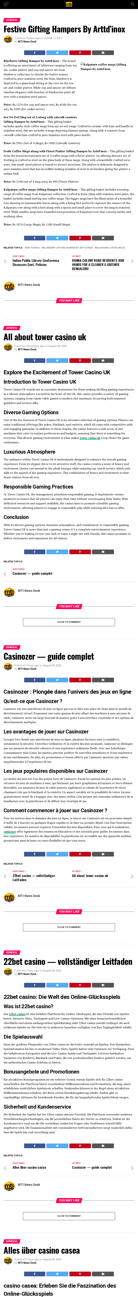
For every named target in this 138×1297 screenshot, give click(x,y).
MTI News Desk (27, 41)
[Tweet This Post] (57, 52)
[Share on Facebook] (34, 52)
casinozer (10, 831)
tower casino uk (90, 438)
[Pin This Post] (80, 52)
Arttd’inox (33, 248)
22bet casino (17, 1014)
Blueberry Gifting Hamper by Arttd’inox (68, 248)
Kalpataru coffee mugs (110, 248)
